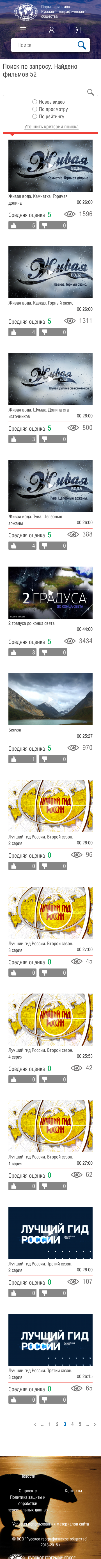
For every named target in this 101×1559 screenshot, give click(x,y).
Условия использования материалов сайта (50, 1524)
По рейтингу (51, 116)
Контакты (73, 1490)
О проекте (28, 1490)
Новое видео (52, 102)
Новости (27, 1476)
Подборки (20, 56)
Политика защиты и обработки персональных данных (28, 1504)
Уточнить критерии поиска (51, 126)
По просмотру (53, 109)
